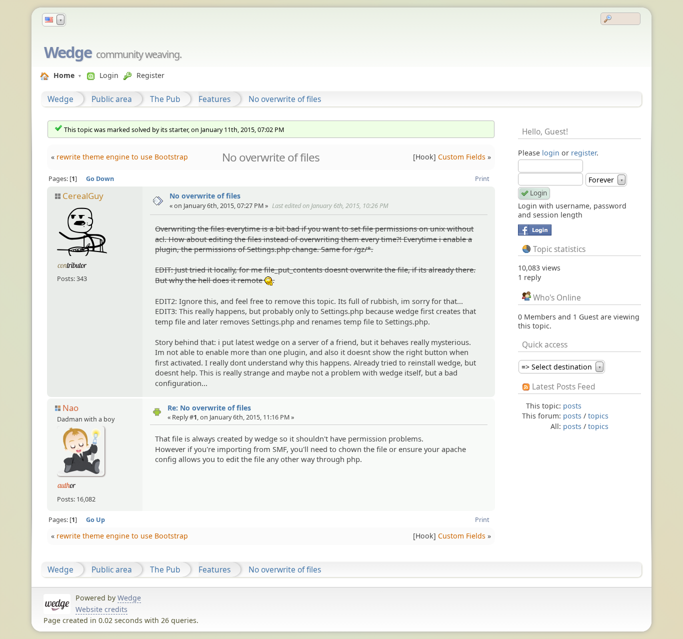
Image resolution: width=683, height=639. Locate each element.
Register (150, 75)
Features (214, 99)
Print (482, 178)
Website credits (102, 609)
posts (572, 405)
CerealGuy (83, 196)
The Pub (165, 99)
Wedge (68, 52)
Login (109, 75)
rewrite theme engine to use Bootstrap (122, 157)
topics (598, 415)
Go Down (100, 178)
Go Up (95, 519)
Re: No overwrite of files (209, 407)
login (551, 153)
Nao (70, 408)
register (583, 153)
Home (64, 75)
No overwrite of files (284, 99)
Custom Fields (462, 157)
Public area (112, 99)
